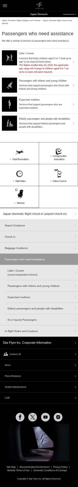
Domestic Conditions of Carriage (50, 470)
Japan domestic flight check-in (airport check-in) (35, 213)
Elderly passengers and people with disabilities (35, 308)
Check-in (10, 236)
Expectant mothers (19, 297)
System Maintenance (15, 387)
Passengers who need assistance (25, 259)
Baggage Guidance (16, 248)
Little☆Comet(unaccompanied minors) (22, 272)
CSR (7, 398)
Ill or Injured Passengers (22, 319)
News (8, 365)
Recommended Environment (34, 467)
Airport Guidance (15, 225)
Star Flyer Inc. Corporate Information (27, 342)
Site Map (11, 467)
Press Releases (13, 376)
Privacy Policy (60, 467)
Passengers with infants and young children (34, 285)
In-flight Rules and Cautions (21, 331)
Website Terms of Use (18, 470)
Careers (13, 354)
